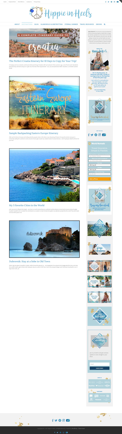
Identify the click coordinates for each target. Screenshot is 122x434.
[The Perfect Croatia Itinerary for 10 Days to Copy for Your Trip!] (44, 43)
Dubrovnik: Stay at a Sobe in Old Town (29, 261)
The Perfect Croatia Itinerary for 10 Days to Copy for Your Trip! (42, 60)
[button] (104, 24)
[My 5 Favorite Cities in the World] (44, 175)
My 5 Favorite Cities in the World (26, 205)
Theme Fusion (81, 428)
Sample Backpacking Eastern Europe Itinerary (33, 133)
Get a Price (94, 179)
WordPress (74, 428)
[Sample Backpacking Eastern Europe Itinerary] (44, 103)
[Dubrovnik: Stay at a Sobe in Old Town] (44, 239)
